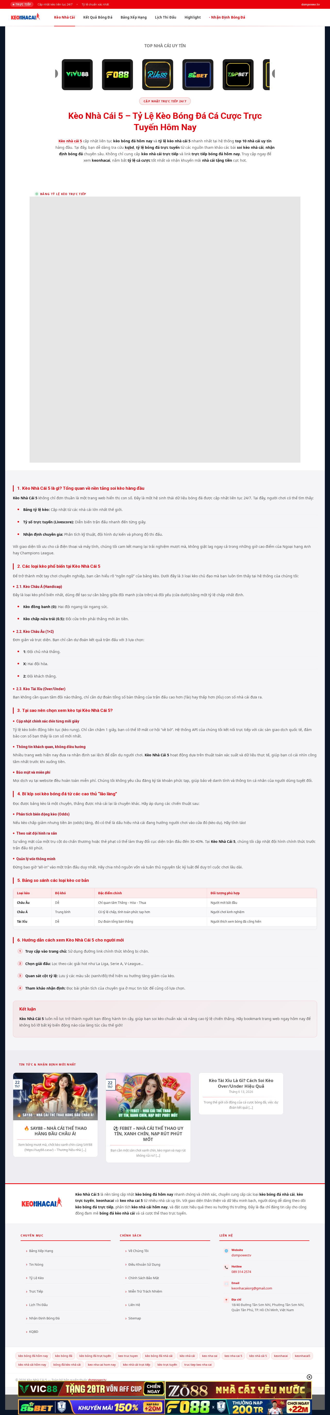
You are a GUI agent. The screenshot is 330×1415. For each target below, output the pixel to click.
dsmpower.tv (241, 1255)
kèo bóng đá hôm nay (33, 1356)
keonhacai (281, 1356)
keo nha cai (209, 1356)
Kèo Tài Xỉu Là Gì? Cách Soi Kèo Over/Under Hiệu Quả (241, 1083)
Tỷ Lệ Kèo (36, 1278)
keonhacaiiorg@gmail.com (252, 1288)
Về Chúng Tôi (138, 1250)
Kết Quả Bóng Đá (97, 17)
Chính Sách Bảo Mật (143, 1278)
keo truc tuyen (128, 1356)
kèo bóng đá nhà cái (158, 1356)
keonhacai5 (302, 1356)
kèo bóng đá (63, 1356)
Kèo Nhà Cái (64, 17)
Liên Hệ (134, 1304)
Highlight (193, 17)
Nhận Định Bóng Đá (228, 17)
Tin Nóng (36, 1264)
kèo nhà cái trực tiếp (136, 1364)
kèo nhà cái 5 (258, 1356)
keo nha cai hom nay (102, 1364)
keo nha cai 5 (233, 1356)
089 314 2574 (241, 1272)
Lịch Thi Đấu (165, 17)
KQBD (33, 1331)
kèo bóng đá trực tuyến (95, 1356)
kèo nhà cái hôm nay (32, 1364)
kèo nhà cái (187, 1356)
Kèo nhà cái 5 (70, 140)
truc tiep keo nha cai (198, 1364)
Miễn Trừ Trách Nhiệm (145, 1291)
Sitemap (134, 1318)
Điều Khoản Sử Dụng (144, 1264)
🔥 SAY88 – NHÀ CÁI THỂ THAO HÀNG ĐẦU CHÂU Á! (55, 1131)
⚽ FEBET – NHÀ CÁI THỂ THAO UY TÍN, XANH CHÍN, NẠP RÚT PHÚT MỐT (148, 1133)
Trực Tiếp (36, 1291)
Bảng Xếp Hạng (134, 17)
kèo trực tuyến (167, 1364)
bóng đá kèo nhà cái (67, 1364)
